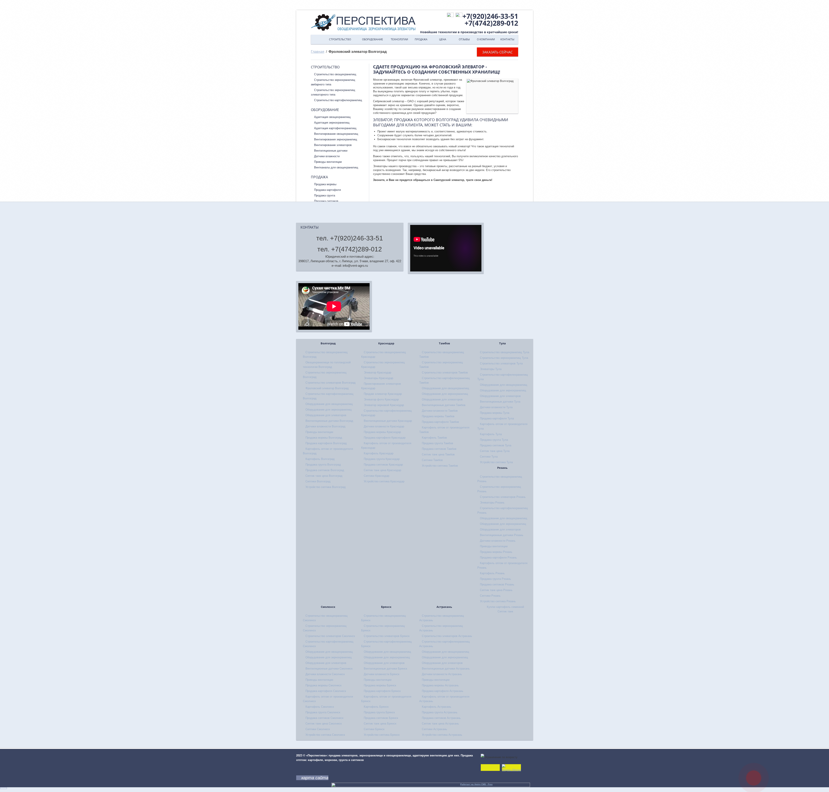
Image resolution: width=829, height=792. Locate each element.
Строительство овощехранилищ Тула (504, 352)
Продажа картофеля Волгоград (326, 443)
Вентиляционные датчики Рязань (501, 535)
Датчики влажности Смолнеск (325, 674)
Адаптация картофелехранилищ (335, 128)
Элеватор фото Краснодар (381, 399)
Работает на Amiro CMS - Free (476, 784)
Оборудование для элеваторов (325, 415)
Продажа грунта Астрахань (439, 712)
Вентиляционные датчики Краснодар (388, 420)
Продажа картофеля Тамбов (440, 421)
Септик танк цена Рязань (496, 590)
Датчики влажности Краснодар (384, 426)
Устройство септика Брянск (382, 734)
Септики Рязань (490, 595)
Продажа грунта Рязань (495, 578)
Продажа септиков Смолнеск (324, 718)
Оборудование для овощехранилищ (329, 404)
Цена (442, 39)
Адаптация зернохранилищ (332, 122)
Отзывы (464, 39)
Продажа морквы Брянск (380, 685)
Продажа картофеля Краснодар (384, 437)
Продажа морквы (325, 184)
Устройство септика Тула (496, 462)
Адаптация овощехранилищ (332, 117)
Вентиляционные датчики (330, 150)
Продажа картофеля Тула (497, 418)
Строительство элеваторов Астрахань (447, 636)
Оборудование (372, 39)
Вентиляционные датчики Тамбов (443, 405)
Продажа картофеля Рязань (498, 557)
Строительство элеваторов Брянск (387, 636)
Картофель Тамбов (434, 437)
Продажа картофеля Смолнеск (325, 691)
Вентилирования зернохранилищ (335, 139)
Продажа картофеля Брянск (382, 691)
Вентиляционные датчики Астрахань (446, 668)
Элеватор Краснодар (377, 372)
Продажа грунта (324, 195)
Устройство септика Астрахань (442, 734)
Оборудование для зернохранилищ (328, 409)
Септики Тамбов (432, 460)
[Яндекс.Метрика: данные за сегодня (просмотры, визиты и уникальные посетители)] (511, 768)
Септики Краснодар (376, 475)
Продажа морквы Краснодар (382, 432)
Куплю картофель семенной (505, 607)
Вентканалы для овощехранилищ (336, 167)
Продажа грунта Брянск (379, 712)
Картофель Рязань (492, 573)
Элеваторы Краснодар (378, 378)
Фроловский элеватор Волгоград (327, 388)
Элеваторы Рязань (492, 502)
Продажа (421, 39)
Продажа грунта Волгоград (323, 464)
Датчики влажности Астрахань (442, 674)
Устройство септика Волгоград (325, 487)
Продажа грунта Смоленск (322, 712)
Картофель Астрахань (436, 706)
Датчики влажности (327, 156)
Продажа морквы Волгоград (323, 437)
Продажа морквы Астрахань (440, 685)
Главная (317, 39)
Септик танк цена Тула (494, 451)
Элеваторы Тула (491, 369)
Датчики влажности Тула (496, 407)
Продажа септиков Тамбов (439, 448)
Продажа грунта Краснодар (382, 459)
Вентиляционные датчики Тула (500, 401)
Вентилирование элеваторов (333, 145)
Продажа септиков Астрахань (441, 718)
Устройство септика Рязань (498, 601)
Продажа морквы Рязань (496, 552)
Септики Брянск (374, 729)
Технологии (399, 39)
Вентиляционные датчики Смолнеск (329, 668)
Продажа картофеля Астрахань (442, 691)
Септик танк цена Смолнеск (323, 723)
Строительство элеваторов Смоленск (330, 636)
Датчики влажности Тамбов (440, 410)
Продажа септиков (326, 201)
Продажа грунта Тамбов (437, 443)
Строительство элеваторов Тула (501, 363)
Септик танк (505, 611)
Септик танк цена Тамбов (438, 454)
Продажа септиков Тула (495, 445)
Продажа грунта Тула (494, 439)
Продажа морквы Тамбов (438, 416)
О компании (486, 39)
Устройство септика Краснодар (384, 481)
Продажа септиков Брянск (381, 718)
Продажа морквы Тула (494, 412)
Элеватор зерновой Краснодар (384, 405)
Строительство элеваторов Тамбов (445, 372)
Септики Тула (489, 456)
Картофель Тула (491, 434)
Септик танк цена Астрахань (440, 723)
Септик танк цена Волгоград (323, 475)
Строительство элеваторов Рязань (503, 497)
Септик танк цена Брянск (380, 723)
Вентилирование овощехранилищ (336, 133)
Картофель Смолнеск (319, 706)
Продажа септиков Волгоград (324, 470)
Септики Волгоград (318, 481)
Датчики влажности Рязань (498, 540)
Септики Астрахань (434, 729)
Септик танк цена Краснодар (382, 470)
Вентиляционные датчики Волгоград (329, 420)
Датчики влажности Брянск (381, 674)
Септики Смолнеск (317, 729)
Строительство (340, 39)
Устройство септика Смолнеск (325, 734)
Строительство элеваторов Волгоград (330, 382)
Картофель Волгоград (320, 459)
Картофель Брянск (376, 706)
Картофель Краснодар (378, 453)
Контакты (507, 39)
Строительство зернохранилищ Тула (504, 357)
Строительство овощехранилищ (335, 74)
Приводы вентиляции (328, 161)
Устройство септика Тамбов (440, 465)
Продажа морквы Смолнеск (323, 685)
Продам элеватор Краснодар (383, 393)
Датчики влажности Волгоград (325, 426)
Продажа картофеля (327, 189)
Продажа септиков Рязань (497, 584)
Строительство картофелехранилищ (338, 100)
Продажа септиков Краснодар (383, 464)
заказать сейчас (497, 52)
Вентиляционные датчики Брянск (385, 668)
